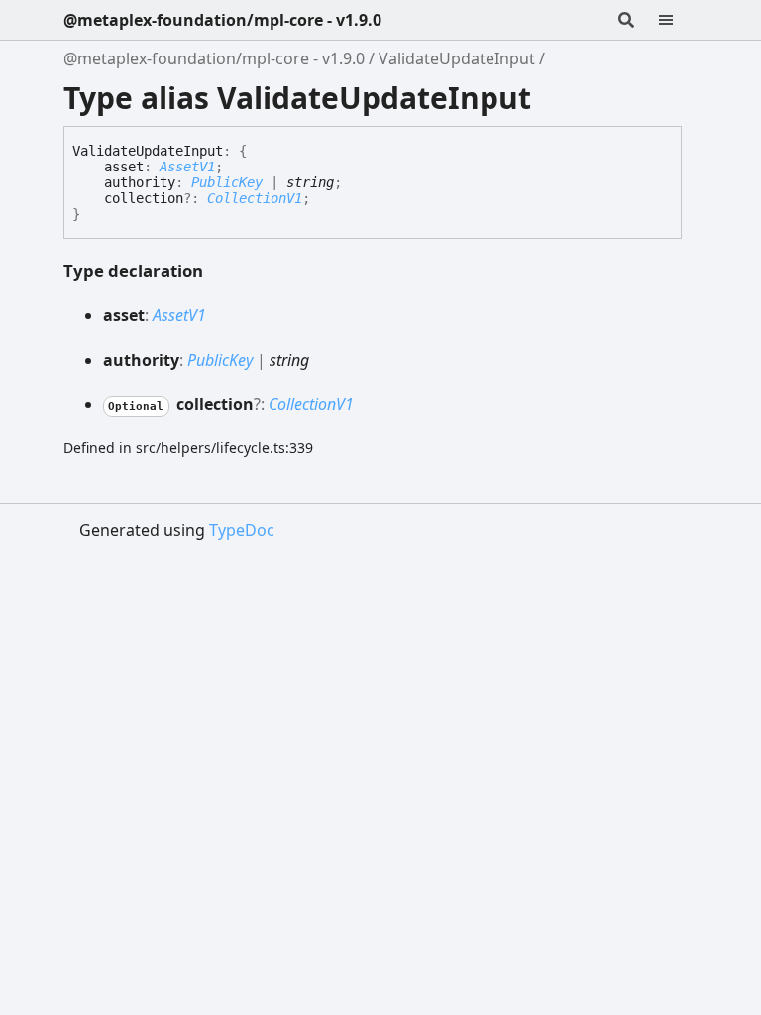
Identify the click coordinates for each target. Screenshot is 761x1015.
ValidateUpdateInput (457, 58)
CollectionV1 (254, 198)
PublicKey (227, 182)
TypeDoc (241, 530)
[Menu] (678, 20)
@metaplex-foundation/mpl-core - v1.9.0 (222, 20)
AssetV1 (187, 166)
